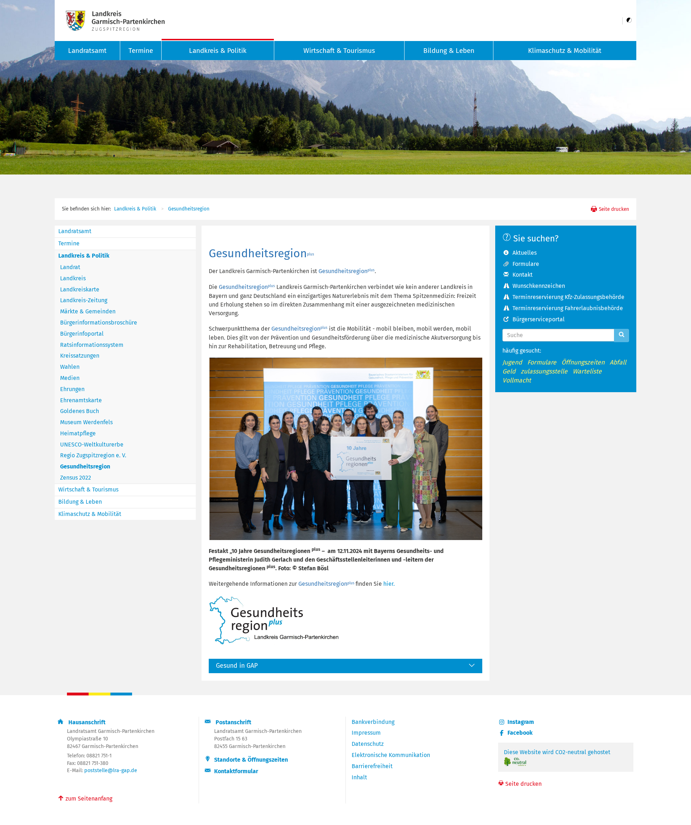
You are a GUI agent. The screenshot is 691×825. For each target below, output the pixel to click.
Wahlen (70, 366)
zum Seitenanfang (85, 798)
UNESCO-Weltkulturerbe (91, 444)
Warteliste (587, 371)
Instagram (520, 722)
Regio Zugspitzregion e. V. (93, 455)
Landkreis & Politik (218, 50)
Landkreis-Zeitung (83, 300)
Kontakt (522, 274)
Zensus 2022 (75, 477)
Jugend (512, 362)
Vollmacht (516, 380)
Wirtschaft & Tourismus (339, 50)
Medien (70, 378)
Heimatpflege (78, 433)
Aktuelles (524, 252)
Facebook (520, 732)
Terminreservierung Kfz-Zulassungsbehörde (568, 297)
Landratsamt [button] (87, 50)
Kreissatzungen (79, 355)
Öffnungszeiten (583, 362)
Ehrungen (72, 389)
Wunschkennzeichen (538, 285)
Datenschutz (368, 743)
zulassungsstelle (544, 371)
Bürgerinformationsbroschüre (98, 322)
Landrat (70, 267)
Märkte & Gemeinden (88, 311)
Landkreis (73, 278)
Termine (140, 50)
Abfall (618, 362)
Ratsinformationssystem (91, 344)
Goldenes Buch (79, 411)
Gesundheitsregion (188, 209)
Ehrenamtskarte (81, 400)
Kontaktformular (236, 771)
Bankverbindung (373, 722)
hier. (389, 583)
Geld (509, 371)
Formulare (525, 263)
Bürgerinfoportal (82, 333)
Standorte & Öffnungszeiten (251, 759)
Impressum (366, 732)
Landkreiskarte (79, 289)
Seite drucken (613, 209)
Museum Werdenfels (86, 422)
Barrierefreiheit (372, 766)
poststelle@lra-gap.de (110, 770)
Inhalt (359, 777)
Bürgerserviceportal (538, 319)
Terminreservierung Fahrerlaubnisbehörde (567, 308)
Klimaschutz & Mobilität (564, 50)
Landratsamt (74, 231)
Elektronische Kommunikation (391, 755)
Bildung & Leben (448, 50)
